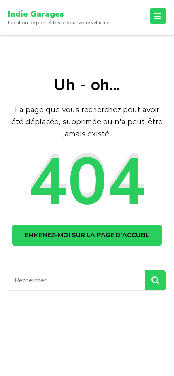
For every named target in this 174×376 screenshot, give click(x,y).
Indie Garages (36, 13)
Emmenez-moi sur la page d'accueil (87, 235)
